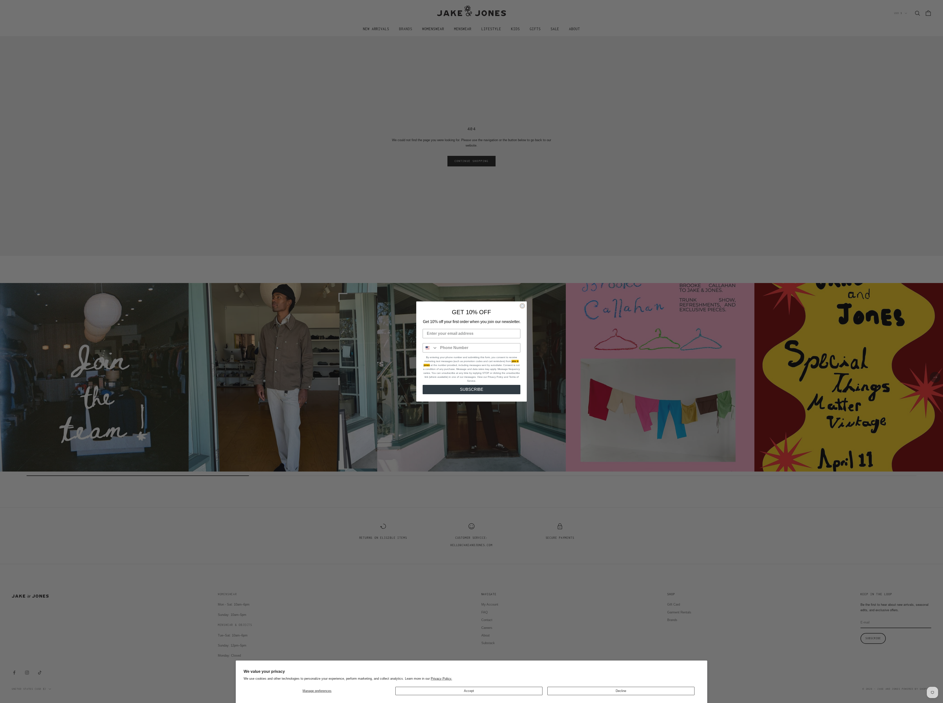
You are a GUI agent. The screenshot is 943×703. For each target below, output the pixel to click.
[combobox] (430, 347)
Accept (469, 691)
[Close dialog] (522, 305)
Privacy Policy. (441, 678)
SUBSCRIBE (471, 389)
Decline (621, 691)
